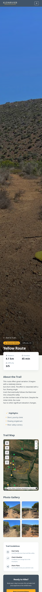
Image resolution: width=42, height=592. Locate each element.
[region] (21, 465)
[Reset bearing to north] (36, 447)
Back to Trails (11, 338)
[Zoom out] (36, 444)
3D (7, 448)
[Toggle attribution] (36, 488)
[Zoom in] (36, 441)
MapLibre (32, 488)
